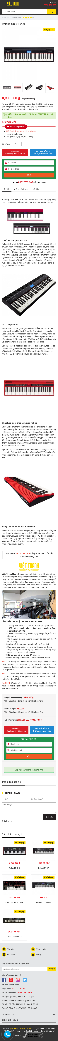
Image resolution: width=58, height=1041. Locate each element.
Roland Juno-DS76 (43, 902)
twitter (25, 980)
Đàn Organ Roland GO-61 (13, 199)
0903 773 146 (36, 720)
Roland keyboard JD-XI (14, 902)
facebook (4, 980)
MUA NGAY (15, 152)
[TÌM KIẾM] (51, 11)
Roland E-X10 (14, 868)
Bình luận (49, 817)
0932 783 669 (50, 5)
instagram (18, 980)
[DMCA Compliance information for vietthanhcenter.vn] (32, 1035)
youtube (11, 980)
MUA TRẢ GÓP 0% (43, 151)
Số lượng (6, 144)
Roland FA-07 (43, 868)
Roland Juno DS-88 (14, 937)
